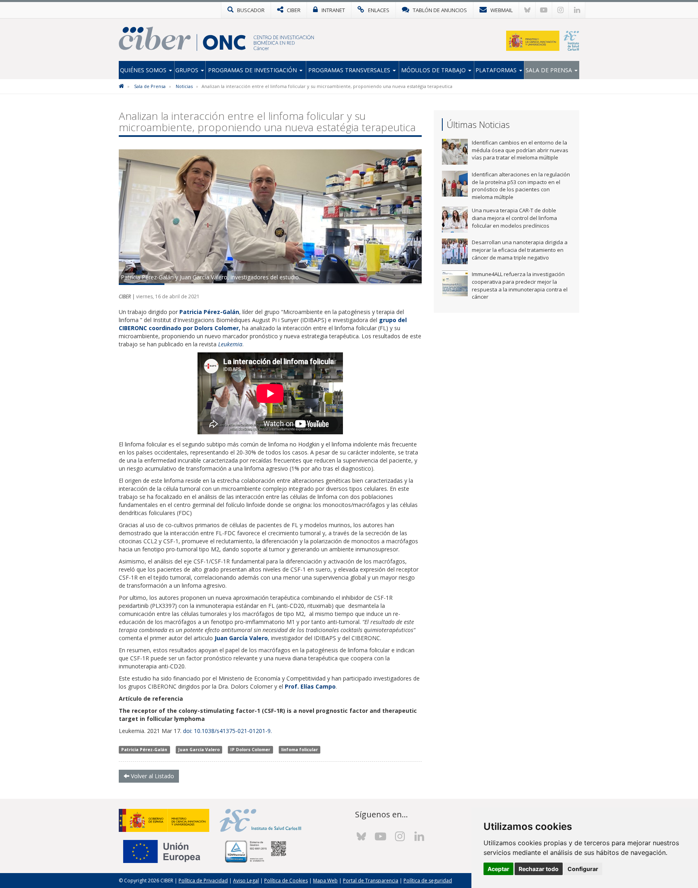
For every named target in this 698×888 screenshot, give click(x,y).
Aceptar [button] (498, 868)
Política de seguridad (428, 880)
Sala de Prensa (550, 70)
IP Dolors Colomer (250, 749)
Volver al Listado (151, 776)
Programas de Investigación (253, 70)
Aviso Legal (246, 880)
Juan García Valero (199, 749)
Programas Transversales (350, 70)
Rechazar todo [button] (539, 868)
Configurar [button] (583, 868)
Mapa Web (325, 880)
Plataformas (496, 70)
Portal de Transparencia (370, 880)
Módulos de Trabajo (434, 70)
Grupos (187, 70)
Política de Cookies (286, 880)
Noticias (184, 86)
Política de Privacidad (203, 880)
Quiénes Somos (144, 70)
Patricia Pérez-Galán (144, 749)
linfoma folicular (299, 749)
